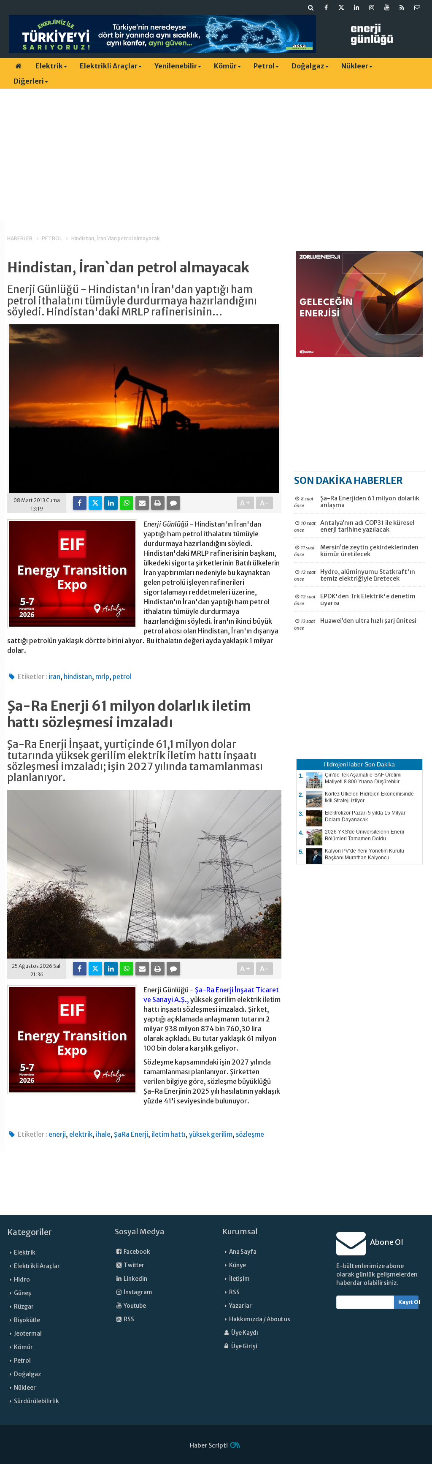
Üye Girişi (243, 1346)
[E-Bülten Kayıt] (417, 7)
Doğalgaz (308, 66)
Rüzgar (24, 1306)
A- (265, 503)
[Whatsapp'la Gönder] (126, 503)
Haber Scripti (209, 1445)
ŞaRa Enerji (131, 1134)
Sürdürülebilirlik (36, 1401)
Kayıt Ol (408, 1302)
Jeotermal (28, 1333)
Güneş (22, 1293)
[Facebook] (79, 503)
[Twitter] (95, 503)
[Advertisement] (216, 154)
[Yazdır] (158, 503)
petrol (122, 677)
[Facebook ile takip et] (326, 7)
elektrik (80, 1134)
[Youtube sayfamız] (386, 7)
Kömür (225, 66)
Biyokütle (27, 1320)
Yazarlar (240, 1305)
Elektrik (49, 66)
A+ (245, 503)
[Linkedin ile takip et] (356, 7)
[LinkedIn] (111, 503)
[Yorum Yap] (173, 503)
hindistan (78, 677)
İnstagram (137, 1292)
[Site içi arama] (311, 7)
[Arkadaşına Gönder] (142, 503)
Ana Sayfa (242, 1251)
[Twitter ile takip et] (341, 7)
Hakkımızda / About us (259, 1319)
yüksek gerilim (210, 1134)
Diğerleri (29, 81)
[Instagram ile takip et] (371, 7)
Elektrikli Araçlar (109, 66)
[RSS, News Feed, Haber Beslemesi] (402, 7)
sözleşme (250, 1134)
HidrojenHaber (343, 764)
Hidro (22, 1279)
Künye (237, 1265)
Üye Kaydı (244, 1332)
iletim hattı (168, 1134)
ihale (103, 1134)
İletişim (239, 1278)
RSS (128, 1319)
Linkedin (135, 1278)
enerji (57, 1134)
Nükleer (354, 66)
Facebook (136, 1251)
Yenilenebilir (175, 66)
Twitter (133, 1265)
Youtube (134, 1305)
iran (54, 677)
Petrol (264, 66)
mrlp (102, 677)
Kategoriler (29, 1232)
